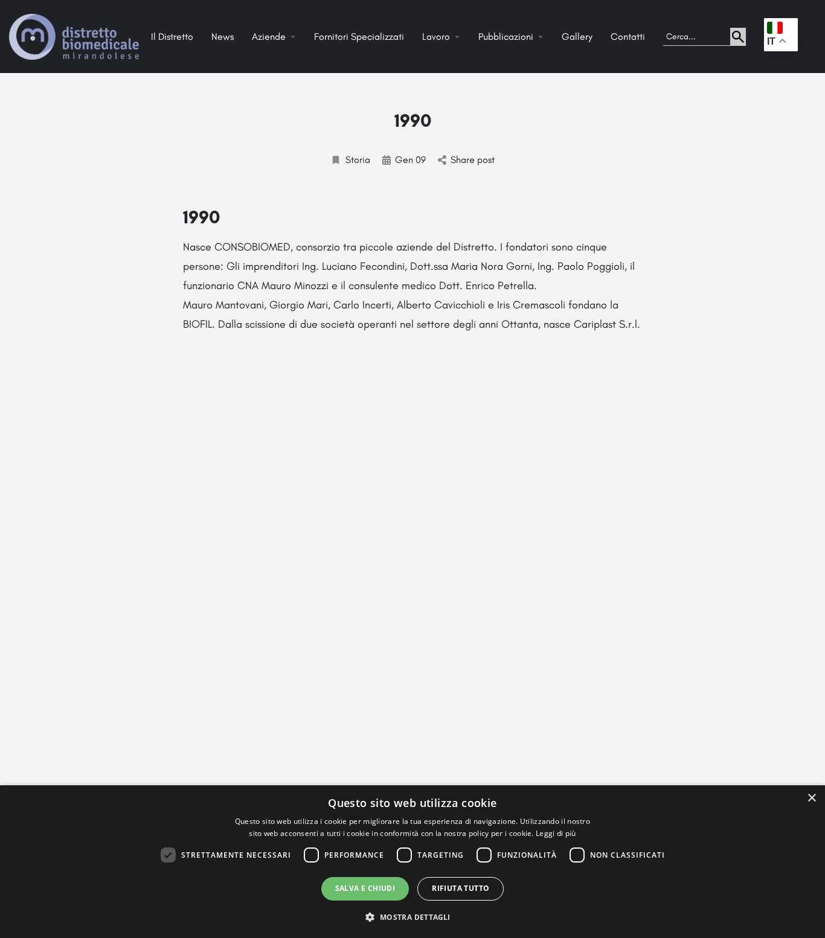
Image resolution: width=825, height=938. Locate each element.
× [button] (811, 798)
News (222, 36)
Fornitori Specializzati (359, 36)
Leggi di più (556, 833)
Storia (357, 159)
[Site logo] (75, 36)
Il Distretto (172, 36)
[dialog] (412, 861)
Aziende (269, 36)
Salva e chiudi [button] (365, 888)
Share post (473, 159)
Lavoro (436, 36)
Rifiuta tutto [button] (460, 888)
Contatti (628, 36)
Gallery (577, 36)
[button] (412, 917)
